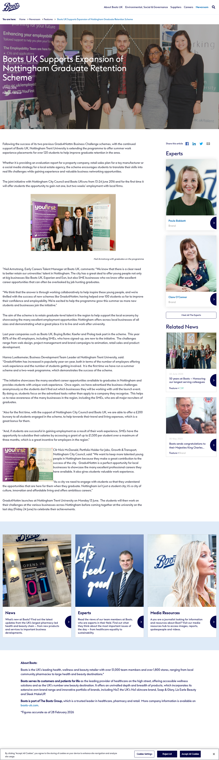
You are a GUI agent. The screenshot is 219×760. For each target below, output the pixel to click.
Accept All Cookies (190, 754)
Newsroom (202, 7)
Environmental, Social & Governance (146, 7)
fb (187, 143)
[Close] (213, 754)
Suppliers (175, 7)
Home (22, 19)
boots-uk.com (29, 705)
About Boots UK (113, 7)
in (194, 143)
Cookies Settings (144, 754)
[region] (109, 754)
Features (48, 19)
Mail (208, 143)
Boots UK (11, 7)
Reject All (167, 754)
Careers (188, 7)
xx (37, 585)
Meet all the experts (191, 315)
